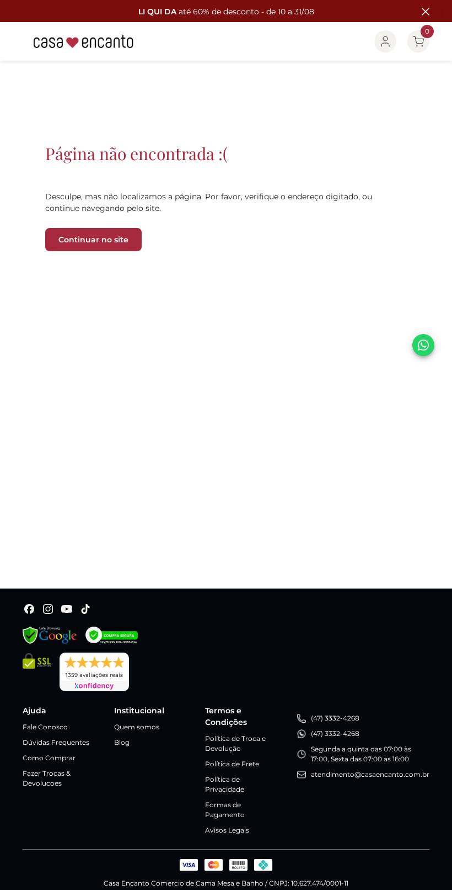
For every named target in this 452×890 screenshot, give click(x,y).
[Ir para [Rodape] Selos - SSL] (37, 672)
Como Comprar (49, 758)
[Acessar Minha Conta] (385, 41)
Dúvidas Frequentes (56, 742)
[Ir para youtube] (66, 609)
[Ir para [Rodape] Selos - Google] (50, 635)
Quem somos (136, 727)
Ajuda (34, 711)
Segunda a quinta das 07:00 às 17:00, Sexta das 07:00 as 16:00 (361, 754)
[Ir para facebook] (29, 609)
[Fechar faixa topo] (420, 11)
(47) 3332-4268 (335, 718)
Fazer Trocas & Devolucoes (47, 778)
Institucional (139, 711)
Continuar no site (93, 240)
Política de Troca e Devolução (235, 743)
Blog (122, 742)
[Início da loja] (83, 41)
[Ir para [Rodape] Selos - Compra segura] (111, 635)
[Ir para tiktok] (85, 609)
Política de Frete (232, 764)
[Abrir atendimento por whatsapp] (423, 345)
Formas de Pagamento (225, 810)
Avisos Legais (227, 830)
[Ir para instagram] (48, 609)
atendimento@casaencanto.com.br (370, 774)
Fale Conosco (45, 727)
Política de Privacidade (224, 784)
